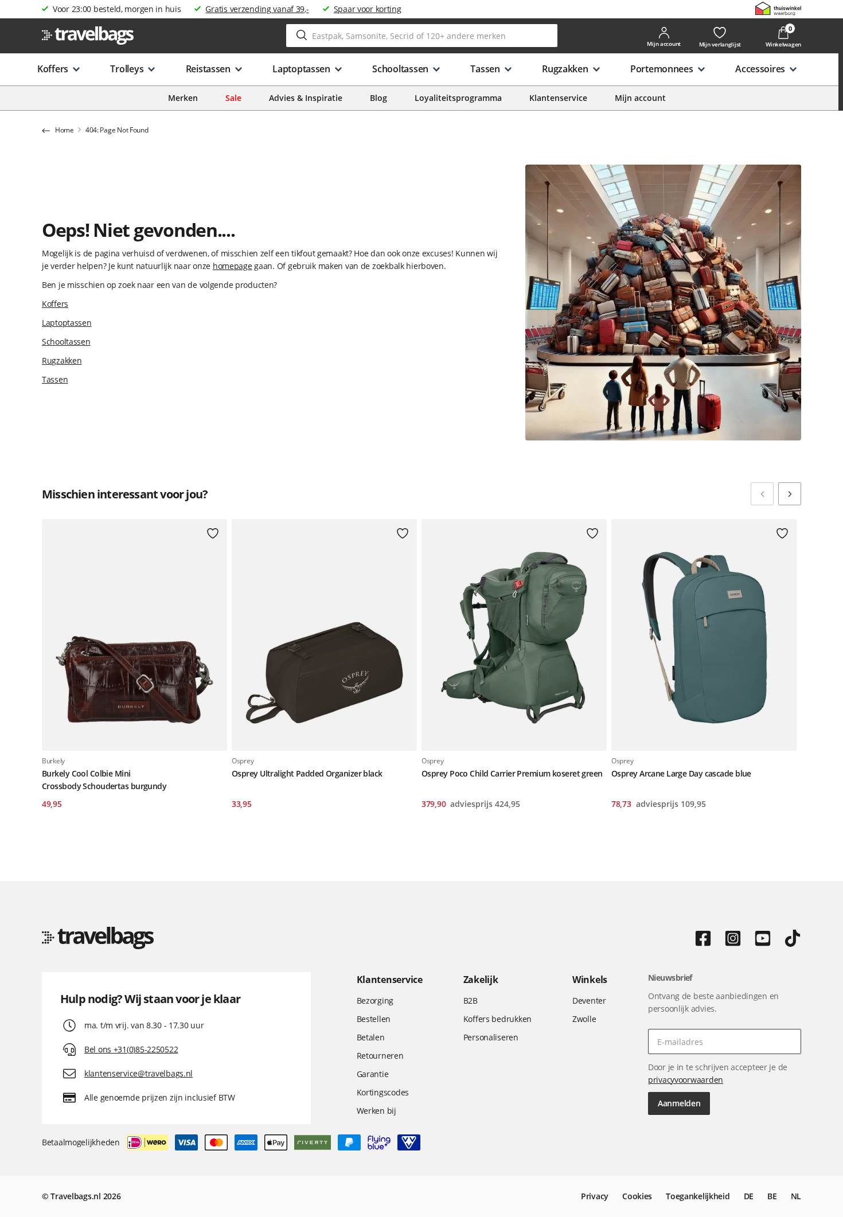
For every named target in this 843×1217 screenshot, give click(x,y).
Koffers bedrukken (497, 1018)
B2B (470, 1000)
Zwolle (584, 1018)
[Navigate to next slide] (789, 493)
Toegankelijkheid (698, 1196)
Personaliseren (490, 1037)
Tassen (55, 379)
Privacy (594, 1196)
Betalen (371, 1037)
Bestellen (374, 1018)
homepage (232, 265)
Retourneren (380, 1055)
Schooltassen (66, 341)
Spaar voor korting (367, 8)
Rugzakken (61, 360)
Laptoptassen (67, 322)
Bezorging (375, 1000)
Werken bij (376, 1110)
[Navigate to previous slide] (762, 493)
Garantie (373, 1073)
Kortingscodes (383, 1092)
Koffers (55, 303)
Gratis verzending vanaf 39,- (257, 8)
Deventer (589, 1000)
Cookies (637, 1196)
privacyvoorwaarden (685, 1079)
